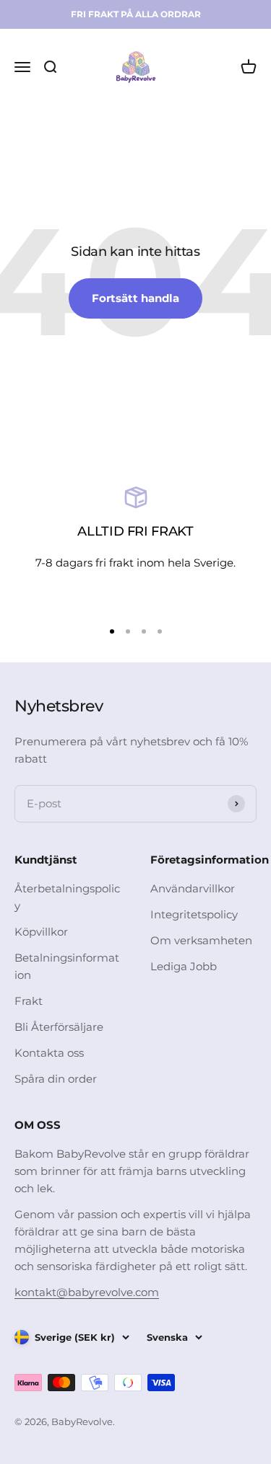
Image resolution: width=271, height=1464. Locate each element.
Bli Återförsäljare (58, 1027)
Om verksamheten (201, 940)
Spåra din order (55, 1079)
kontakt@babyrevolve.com (86, 1292)
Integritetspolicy (194, 914)
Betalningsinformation (66, 966)
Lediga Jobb (183, 966)
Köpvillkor (41, 932)
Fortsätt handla (135, 298)
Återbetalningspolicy (67, 897)
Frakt (28, 1001)
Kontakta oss (49, 1053)
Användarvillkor (192, 888)
